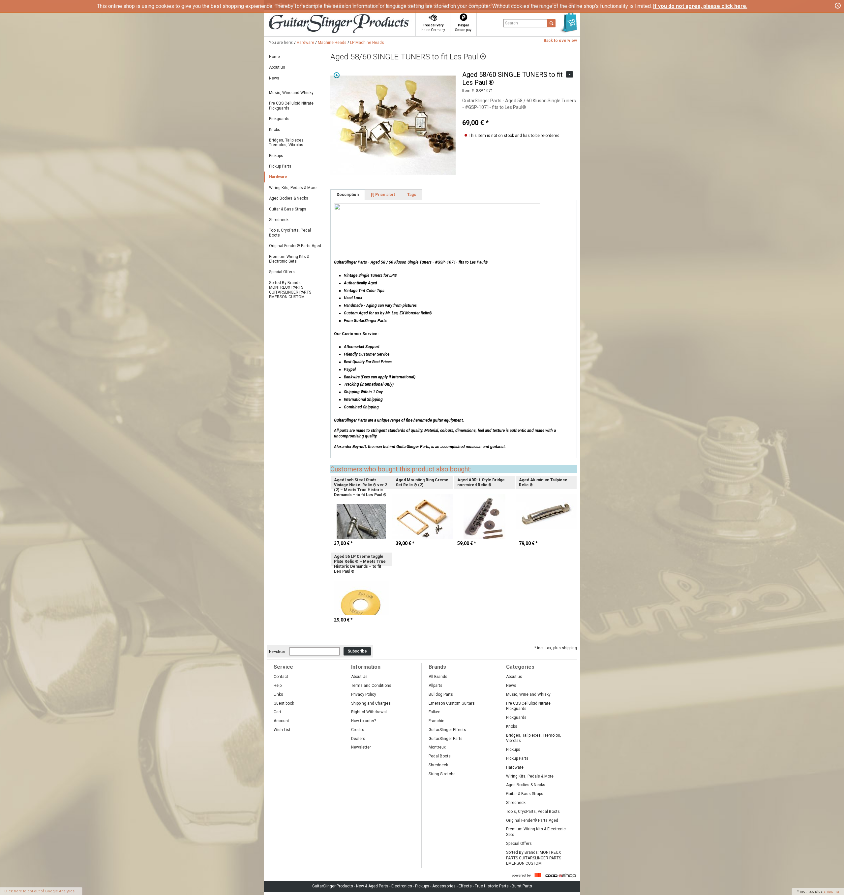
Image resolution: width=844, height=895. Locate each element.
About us (277, 67)
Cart (277, 712)
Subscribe (357, 651)
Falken (434, 712)
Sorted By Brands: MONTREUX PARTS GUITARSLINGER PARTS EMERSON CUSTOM (290, 289)
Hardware (305, 42)
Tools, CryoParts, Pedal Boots (290, 232)
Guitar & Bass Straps (287, 209)
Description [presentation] (348, 194)
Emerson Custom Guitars (452, 703)
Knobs (274, 129)
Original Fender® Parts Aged (295, 245)
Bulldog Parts (441, 694)
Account (281, 721)
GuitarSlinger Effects (447, 729)
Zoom (337, 75)
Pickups (276, 155)
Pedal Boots (440, 756)
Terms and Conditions (371, 685)
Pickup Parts (280, 166)
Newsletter (277, 651)
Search (511, 23)
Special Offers (282, 272)
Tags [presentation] (411, 194)
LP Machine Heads (367, 42)
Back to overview (560, 40)
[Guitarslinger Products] (351, 24)
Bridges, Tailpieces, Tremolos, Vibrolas (287, 142)
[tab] (347, 194)
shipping (831, 891)
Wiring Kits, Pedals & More (292, 187)
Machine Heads (332, 42)
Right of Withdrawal (369, 712)
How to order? (363, 721)
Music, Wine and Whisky (291, 92)
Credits (357, 729)
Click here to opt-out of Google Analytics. (39, 891)
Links (278, 694)
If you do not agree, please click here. (700, 6)
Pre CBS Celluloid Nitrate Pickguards (291, 105)
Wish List (282, 729)
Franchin (436, 721)
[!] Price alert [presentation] (383, 194)
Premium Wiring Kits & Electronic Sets (289, 259)
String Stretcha (442, 774)
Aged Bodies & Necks (288, 198)
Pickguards (279, 118)
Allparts (435, 685)
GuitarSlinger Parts (446, 738)
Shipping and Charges (371, 703)
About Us (359, 676)
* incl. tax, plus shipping (555, 648)
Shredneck (278, 219)
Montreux (437, 747)
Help (278, 685)
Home (274, 56)
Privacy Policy (363, 694)
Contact (281, 676)
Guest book (284, 703)
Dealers (358, 738)
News (274, 78)
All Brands (438, 676)
